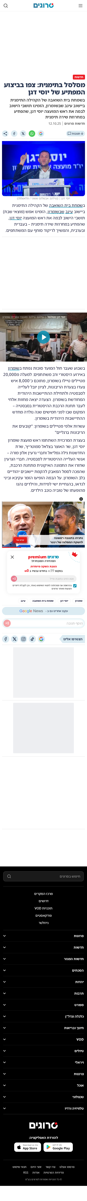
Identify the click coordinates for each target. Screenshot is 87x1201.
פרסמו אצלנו (67, 1167)
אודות (35, 1172)
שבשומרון (56, 211)
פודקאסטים (43, 915)
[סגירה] (12, 557)
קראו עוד (20, 540)
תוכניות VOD (43, 908)
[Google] (41, 133)
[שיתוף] (5, 133)
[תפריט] (80, 6)
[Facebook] (14, 133)
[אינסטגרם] (23, 639)
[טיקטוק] (32, 639)
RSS (25, 1172)
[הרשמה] (14, 579)
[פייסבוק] (5, 639)
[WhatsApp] (32, 133)
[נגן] (43, 337)
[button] (81, 499)
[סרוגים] (43, 1125)
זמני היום (36, 1167)
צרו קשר (50, 1167)
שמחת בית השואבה (66, 205)
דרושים (44, 901)
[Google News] (41, 639)
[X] (23, 133)
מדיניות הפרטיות (54, 1172)
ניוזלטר (44, 923)
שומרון (13, 368)
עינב (69, 211)
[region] (43, 337)
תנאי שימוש (20, 1167)
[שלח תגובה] (7, 623)
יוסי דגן (16, 218)
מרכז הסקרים (43, 893)
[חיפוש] (5, 5)
